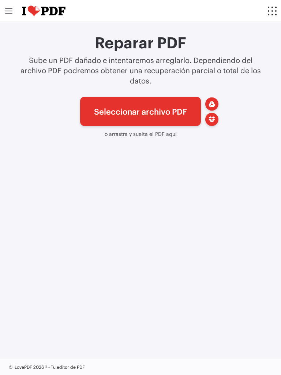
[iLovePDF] (43, 10)
